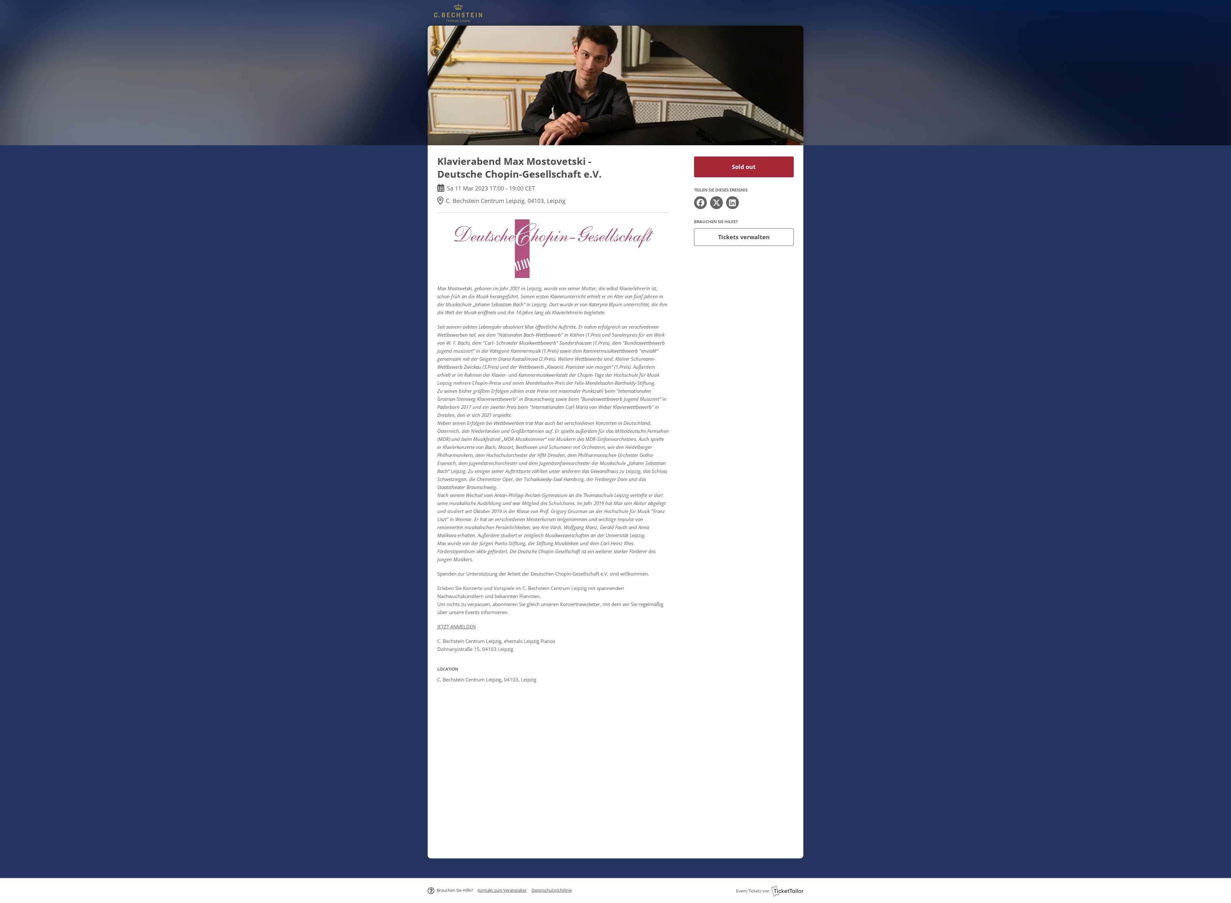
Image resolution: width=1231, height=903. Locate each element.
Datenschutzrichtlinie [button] (552, 890)
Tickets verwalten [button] (744, 237)
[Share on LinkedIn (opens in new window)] (732, 202)
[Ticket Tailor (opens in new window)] (787, 891)
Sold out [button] (744, 167)
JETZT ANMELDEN (456, 626)
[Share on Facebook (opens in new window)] (700, 202)
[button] (502, 890)
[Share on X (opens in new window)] (716, 202)
